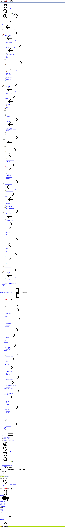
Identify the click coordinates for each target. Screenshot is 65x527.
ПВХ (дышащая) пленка (8, 410)
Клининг (5, 427)
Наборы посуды (6, 316)
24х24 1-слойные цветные (9, 371)
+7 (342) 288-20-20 (6, 292)
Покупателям (1, 298)
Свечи (6, 314)
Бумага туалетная (6, 361)
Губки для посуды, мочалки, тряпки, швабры (11, 385)
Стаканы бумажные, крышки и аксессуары (9, 321)
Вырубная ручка (7, 401)
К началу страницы (2, 519)
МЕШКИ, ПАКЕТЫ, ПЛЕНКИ (9, 393)
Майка (6, 402)
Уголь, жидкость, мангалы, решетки (8, 388)
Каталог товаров (4, 435)
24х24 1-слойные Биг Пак (9, 370)
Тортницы (5, 350)
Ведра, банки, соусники (7, 340)
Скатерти (7, 315)
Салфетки (5, 369)
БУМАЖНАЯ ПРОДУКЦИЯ (9, 356)
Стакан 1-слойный (8, 324)
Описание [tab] (3, 485)
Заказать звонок (2, 292)
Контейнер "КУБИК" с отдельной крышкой (11, 348)
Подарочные (7, 404)
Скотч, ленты (7, 412)
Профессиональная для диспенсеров (10, 362)
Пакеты (5, 399)
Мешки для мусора (6, 394)
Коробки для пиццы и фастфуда (9, 338)
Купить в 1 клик (7, 476)
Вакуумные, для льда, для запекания (10, 400)
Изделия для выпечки (6, 341)
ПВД (6, 419)
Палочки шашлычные (8, 313)
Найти (11, 13)
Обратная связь (12, 500)
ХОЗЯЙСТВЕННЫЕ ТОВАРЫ (9, 379)
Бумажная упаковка (6, 337)
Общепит (5, 428)
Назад (13, 29)
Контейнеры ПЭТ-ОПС (7, 347)
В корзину (1, 476)
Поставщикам (9, 298)
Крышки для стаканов (8, 323)
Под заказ (1, 475)
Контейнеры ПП (6, 342)
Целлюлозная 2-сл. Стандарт (9, 363)
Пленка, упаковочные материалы (8, 409)
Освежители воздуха (8, 386)
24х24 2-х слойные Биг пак (9, 372)
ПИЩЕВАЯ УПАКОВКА (9, 332)
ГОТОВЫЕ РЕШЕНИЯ (8, 426)
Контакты (14, 298)
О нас (12, 298)
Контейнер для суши (8, 349)
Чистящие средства (8, 387)
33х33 (6, 373)
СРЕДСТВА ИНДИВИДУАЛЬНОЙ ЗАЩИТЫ (8, 440)
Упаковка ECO (7, 339)
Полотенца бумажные (6, 364)
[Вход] (5, 18)
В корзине (4, 476)
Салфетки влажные (8, 374)
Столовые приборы (6, 326)
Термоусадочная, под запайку (9, 413)
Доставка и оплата (5, 298)
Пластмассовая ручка (8, 403)
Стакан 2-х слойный (8, 325)
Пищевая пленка (8, 411)
